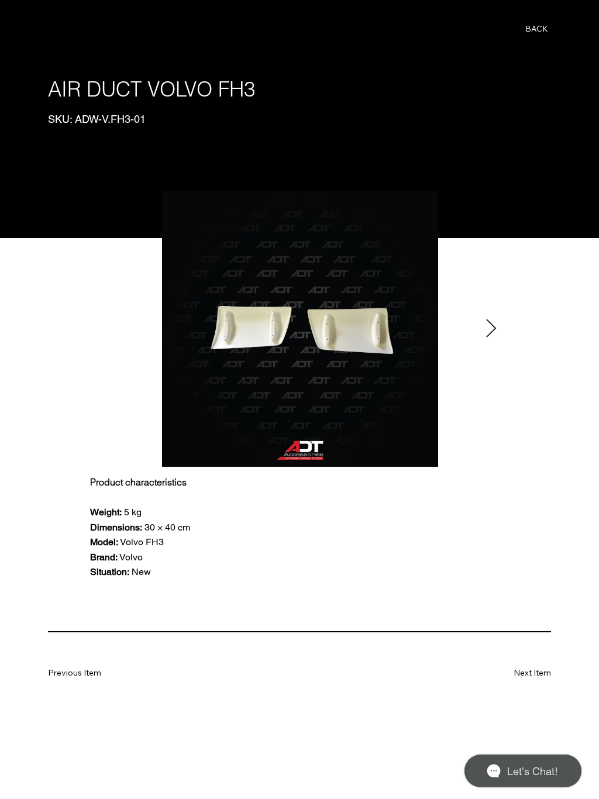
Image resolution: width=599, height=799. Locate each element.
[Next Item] (491, 329)
